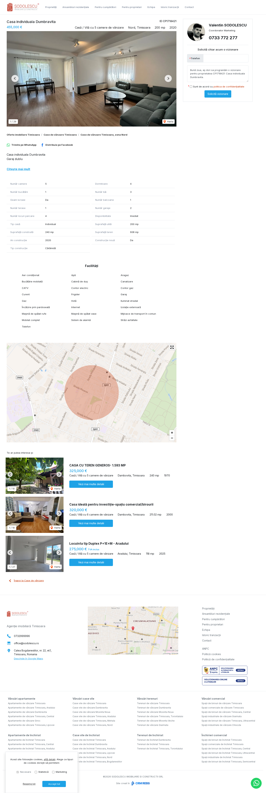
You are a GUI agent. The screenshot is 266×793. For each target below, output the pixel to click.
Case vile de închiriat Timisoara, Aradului (94, 748)
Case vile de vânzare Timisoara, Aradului (94, 716)
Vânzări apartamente (21, 698)
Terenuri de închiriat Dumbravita (154, 740)
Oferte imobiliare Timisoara (23, 134)
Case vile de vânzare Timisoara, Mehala (94, 720)
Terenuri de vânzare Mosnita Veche (156, 720)
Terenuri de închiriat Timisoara (153, 744)
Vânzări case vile (83, 698)
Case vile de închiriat (86, 735)
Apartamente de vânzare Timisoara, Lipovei (31, 725)
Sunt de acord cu (218, 86)
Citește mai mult (18, 169)
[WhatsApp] (256, 783)
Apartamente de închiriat (24, 735)
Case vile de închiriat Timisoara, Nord (92, 757)
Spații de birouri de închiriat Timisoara (222, 740)
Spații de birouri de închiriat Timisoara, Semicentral (228, 761)
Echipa (151, 7)
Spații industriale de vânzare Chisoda (221, 725)
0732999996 (22, 636)
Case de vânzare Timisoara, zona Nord (104, 134)
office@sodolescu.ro (26, 643)
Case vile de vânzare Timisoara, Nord (93, 725)
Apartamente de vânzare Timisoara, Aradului (31, 707)
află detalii (49, 759)
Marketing (61, 771)
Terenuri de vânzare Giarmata (152, 725)
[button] (14, 78)
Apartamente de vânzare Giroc (24, 720)
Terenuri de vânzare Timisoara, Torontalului (160, 716)
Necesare (25, 771)
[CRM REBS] (140, 783)
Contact (189, 7)
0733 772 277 (223, 37)
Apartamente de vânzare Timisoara (26, 703)
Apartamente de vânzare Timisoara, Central (31, 716)
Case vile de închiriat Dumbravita (90, 744)
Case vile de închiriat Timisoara (89, 740)
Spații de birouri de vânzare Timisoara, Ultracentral (228, 720)
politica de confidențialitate (229, 86)
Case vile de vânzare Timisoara (89, 703)
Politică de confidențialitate (218, 659)
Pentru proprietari (132, 7)
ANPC (205, 648)
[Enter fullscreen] (172, 347)
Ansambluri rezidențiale (75, 7)
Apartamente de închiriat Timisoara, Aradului (31, 748)
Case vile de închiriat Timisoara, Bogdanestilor (97, 761)
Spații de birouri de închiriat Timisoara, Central (226, 748)
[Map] (91, 392)
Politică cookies (211, 654)
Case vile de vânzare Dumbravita (90, 707)
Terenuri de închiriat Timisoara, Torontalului (160, 748)
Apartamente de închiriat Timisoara (26, 740)
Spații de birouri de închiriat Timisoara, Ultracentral (228, 753)
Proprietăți (51, 7)
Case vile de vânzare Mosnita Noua (91, 712)
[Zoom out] (172, 438)
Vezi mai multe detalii (91, 484)
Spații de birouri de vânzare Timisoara (222, 703)
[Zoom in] (172, 432)
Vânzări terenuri (147, 698)
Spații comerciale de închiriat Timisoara (222, 744)
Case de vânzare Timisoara (60, 134)
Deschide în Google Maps (28, 658)
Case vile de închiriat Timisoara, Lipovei (94, 753)
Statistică (43, 771)
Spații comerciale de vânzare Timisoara (223, 707)
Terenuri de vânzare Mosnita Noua (155, 712)
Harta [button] (169, 121)
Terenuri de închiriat (150, 735)
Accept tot (54, 784)
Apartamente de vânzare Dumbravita (27, 712)
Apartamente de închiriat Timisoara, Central (31, 744)
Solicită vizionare (218, 94)
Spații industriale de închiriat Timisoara (222, 757)
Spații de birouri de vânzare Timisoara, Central (226, 712)
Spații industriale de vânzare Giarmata (222, 716)
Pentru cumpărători (105, 7)
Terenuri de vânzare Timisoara (153, 703)
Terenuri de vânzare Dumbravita (154, 707)
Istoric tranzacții (170, 7)
